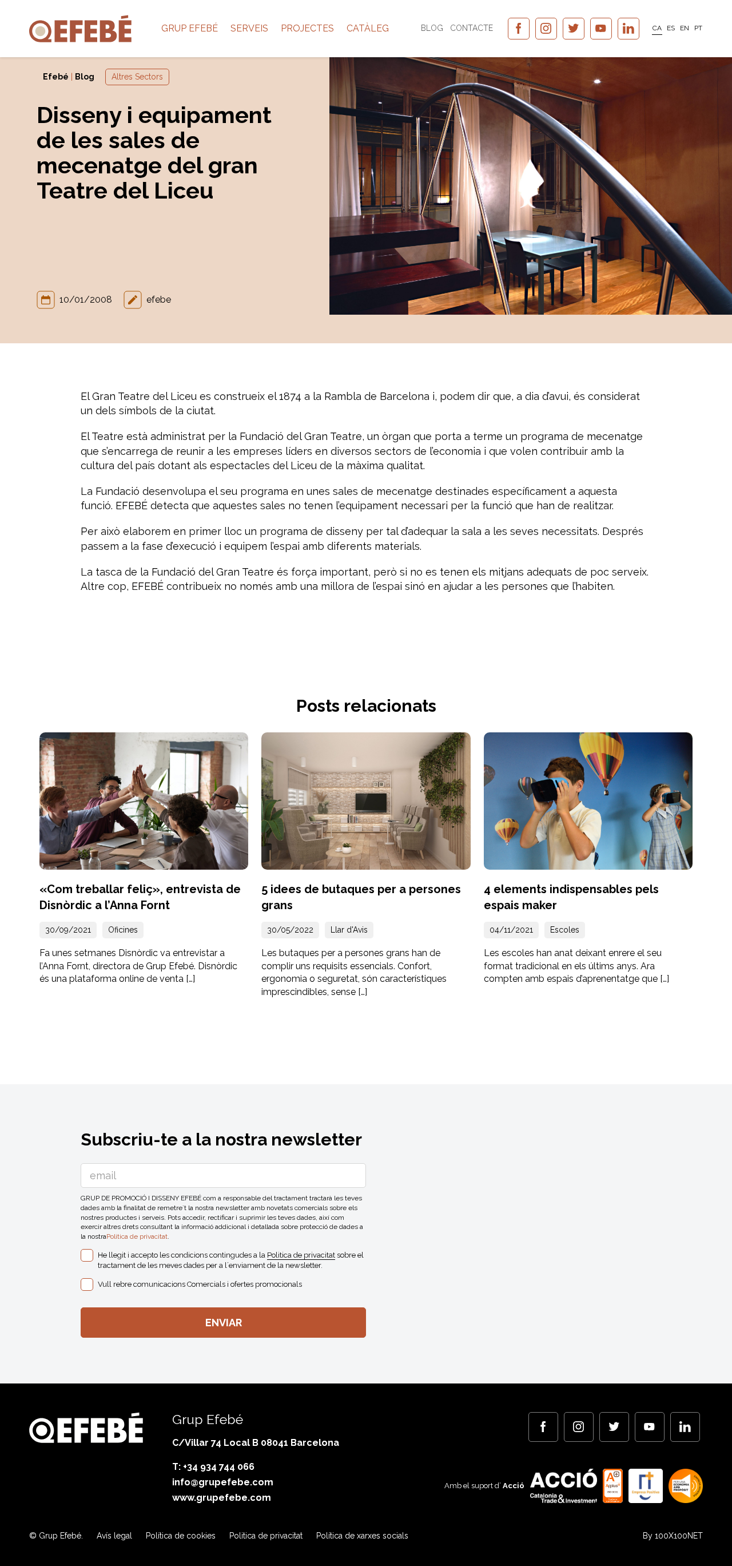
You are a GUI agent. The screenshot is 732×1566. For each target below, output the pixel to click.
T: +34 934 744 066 (213, 1466)
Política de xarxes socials (362, 1535)
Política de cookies (181, 1535)
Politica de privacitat (137, 1236)
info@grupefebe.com (222, 1482)
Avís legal (114, 1535)
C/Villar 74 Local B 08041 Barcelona (255, 1442)
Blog (432, 28)
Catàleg (368, 28)
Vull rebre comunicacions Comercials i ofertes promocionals (200, 1284)
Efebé (56, 76)
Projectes (307, 28)
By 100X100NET (673, 1535)
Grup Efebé (189, 28)
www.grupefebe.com (221, 1497)
